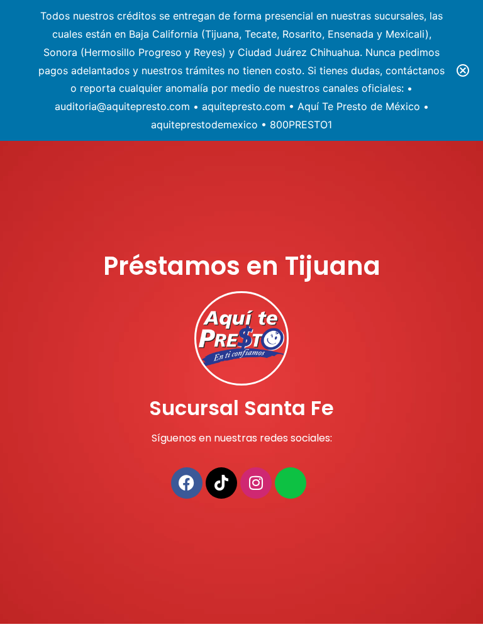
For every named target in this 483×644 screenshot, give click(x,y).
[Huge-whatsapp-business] (290, 483)
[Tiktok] (221, 483)
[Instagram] (256, 483)
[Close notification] (462, 70)
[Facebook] (187, 483)
